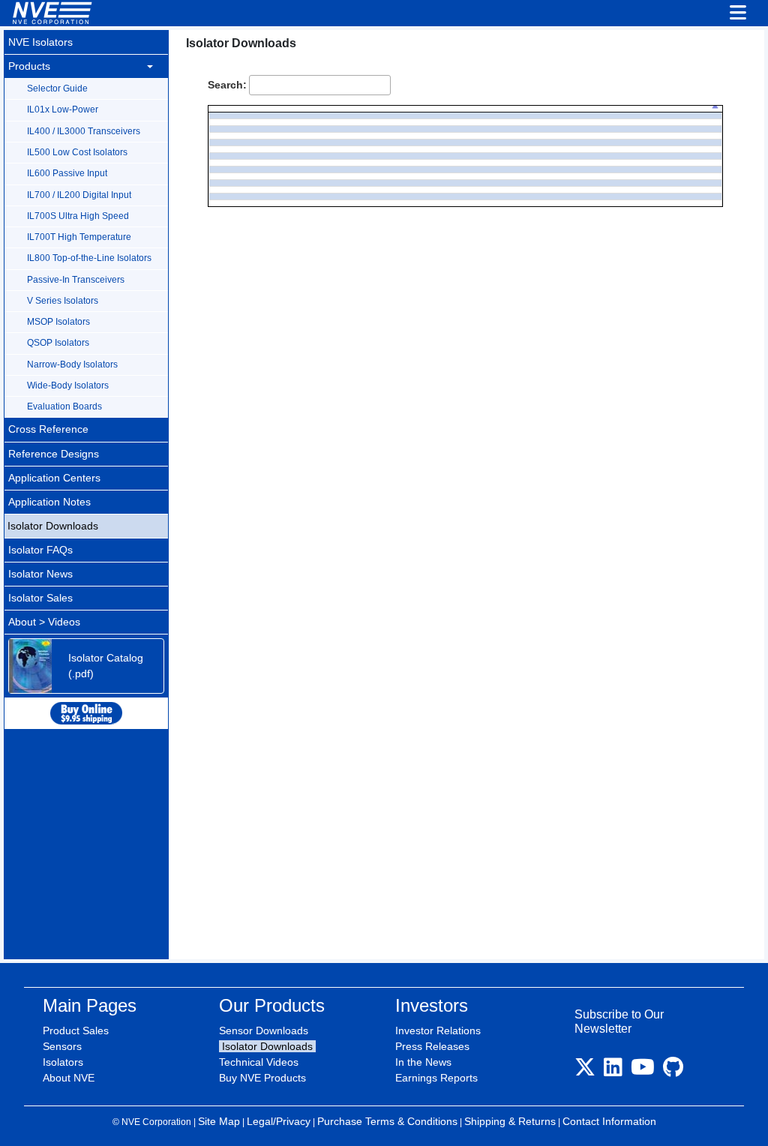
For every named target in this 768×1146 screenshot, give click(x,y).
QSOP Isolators (58, 342)
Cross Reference (48, 429)
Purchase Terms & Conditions (387, 1121)
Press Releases (432, 1046)
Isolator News (40, 574)
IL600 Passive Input (67, 173)
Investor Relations (438, 1030)
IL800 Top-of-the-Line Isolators (89, 258)
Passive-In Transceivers (75, 279)
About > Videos (44, 622)
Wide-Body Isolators (68, 385)
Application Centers (54, 478)
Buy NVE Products (262, 1078)
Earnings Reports (436, 1078)
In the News (423, 1062)
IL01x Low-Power (62, 109)
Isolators (63, 1062)
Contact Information (609, 1121)
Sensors (62, 1046)
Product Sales (76, 1030)
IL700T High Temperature (79, 237)
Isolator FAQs (40, 550)
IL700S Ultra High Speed (78, 216)
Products (29, 66)
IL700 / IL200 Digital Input (79, 195)
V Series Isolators (62, 300)
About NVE (68, 1078)
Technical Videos (258, 1062)
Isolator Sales (40, 598)
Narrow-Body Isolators (72, 364)
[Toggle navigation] (738, 13)
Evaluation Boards (64, 406)
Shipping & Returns (510, 1121)
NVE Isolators (40, 42)
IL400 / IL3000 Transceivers (83, 131)
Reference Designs (53, 454)
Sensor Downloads (263, 1030)
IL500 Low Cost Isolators (77, 152)
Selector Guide (57, 88)
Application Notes (49, 502)
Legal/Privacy (278, 1121)
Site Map (219, 1121)
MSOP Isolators (58, 321)
